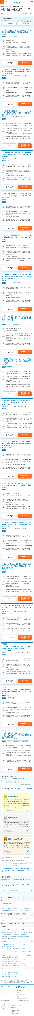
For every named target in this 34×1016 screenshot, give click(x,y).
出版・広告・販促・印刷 (18, 981)
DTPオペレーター (16, 976)
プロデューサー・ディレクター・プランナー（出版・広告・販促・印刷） (15, 885)
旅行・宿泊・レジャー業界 (8, 961)
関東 (9, 918)
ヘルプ (3, 990)
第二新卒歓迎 (5, 929)
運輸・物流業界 (15, 957)
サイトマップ (4, 998)
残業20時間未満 (23, 934)
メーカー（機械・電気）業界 (8, 946)
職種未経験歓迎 (13, 936)
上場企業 (4, 934)
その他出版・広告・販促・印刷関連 (10, 972)
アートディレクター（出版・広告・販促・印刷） (12, 974)
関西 (19, 918)
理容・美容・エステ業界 (7, 963)
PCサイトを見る (5, 1000)
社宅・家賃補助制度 (27, 932)
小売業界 (29, 955)
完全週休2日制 (5, 936)
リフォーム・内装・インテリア (9, 908)
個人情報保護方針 (12, 1007)
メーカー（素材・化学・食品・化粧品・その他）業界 (13, 948)
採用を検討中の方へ (21, 998)
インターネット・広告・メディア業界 (17, 944)
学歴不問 (20, 930)
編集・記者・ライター (7, 976)
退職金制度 (17, 934)
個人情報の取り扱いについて (14, 1005)
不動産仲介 (26, 908)
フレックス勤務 (27, 929)
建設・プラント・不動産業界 (10, 890)
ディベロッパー (20, 908)
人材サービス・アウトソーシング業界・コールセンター (14, 955)
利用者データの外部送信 (23, 1000)
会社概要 (19, 990)
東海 (12, 918)
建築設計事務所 (5, 903)
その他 (24, 965)
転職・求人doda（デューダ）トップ (8, 980)
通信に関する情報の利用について (24, 995)
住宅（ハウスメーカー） (17, 906)
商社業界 (28, 948)
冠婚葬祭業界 (19, 965)
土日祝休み (19, 936)
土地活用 (21, 910)
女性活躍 (20, 932)
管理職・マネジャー (6, 930)
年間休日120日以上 (19, 929)
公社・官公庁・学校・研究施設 (9, 965)
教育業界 (16, 963)
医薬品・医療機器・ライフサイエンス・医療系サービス (14, 949)
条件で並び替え (28, 14)
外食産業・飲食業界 (6, 957)
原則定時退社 (26, 936)
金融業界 (29, 949)
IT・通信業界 (5, 944)
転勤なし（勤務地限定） (7, 932)
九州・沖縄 (28, 918)
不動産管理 (4, 910)
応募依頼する (25, 62)
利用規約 (19, 993)
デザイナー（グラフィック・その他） (10, 970)
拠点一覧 (3, 993)
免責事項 (3, 995)
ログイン (6, 3)
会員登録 (2, 3)
